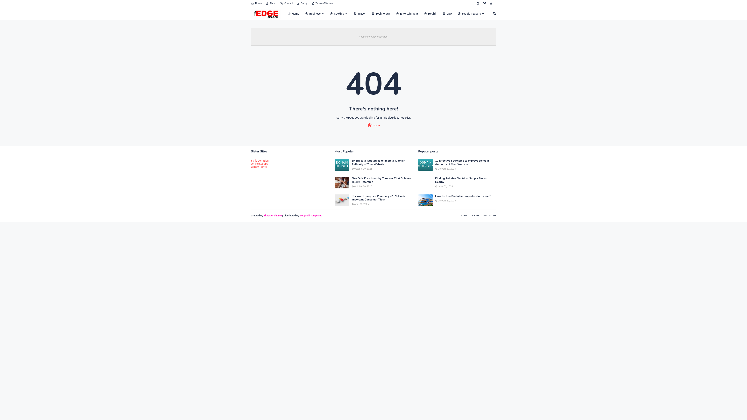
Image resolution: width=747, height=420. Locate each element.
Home (258, 3)
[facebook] (478, 3)
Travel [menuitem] (362, 13)
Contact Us (489, 215)
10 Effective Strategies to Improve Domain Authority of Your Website (378, 162)
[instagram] (491, 3)
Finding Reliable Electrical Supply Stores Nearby (461, 180)
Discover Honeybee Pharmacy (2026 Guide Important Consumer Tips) (379, 197)
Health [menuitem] (432, 13)
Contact (288, 3)
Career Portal (259, 166)
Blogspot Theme (273, 215)
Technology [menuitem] (383, 13)
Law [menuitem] (449, 13)
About (273, 3)
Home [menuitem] (295, 13)
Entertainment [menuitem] (409, 13)
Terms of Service (324, 3)
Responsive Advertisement (373, 36)
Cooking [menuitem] (339, 13)
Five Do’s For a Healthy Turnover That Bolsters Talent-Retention (381, 180)
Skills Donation (260, 160)
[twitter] (484, 3)
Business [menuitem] (315, 13)
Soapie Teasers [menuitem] (471, 13)
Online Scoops (259, 163)
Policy (304, 3)
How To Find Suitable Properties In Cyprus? (462, 196)
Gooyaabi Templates (311, 215)
